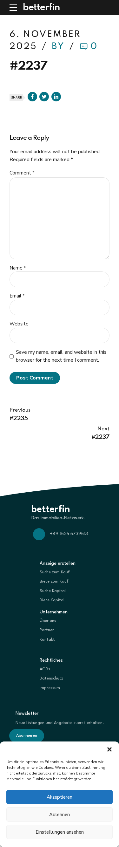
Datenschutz (51, 678)
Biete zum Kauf (54, 581)
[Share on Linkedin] (56, 96)
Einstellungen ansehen (60, 832)
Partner (47, 630)
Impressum (50, 688)
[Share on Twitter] (44, 96)
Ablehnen (59, 814)
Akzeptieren (59, 797)
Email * (17, 296)
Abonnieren (26, 736)
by (59, 46)
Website (19, 324)
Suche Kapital (53, 591)
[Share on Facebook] (32, 96)
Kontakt (47, 640)
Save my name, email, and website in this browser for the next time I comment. (61, 356)
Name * (18, 268)
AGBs (45, 669)
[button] (109, 749)
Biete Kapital (52, 600)
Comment (22, 173)
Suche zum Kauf (55, 572)
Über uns (48, 621)
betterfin (41, 7)
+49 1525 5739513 (69, 534)
